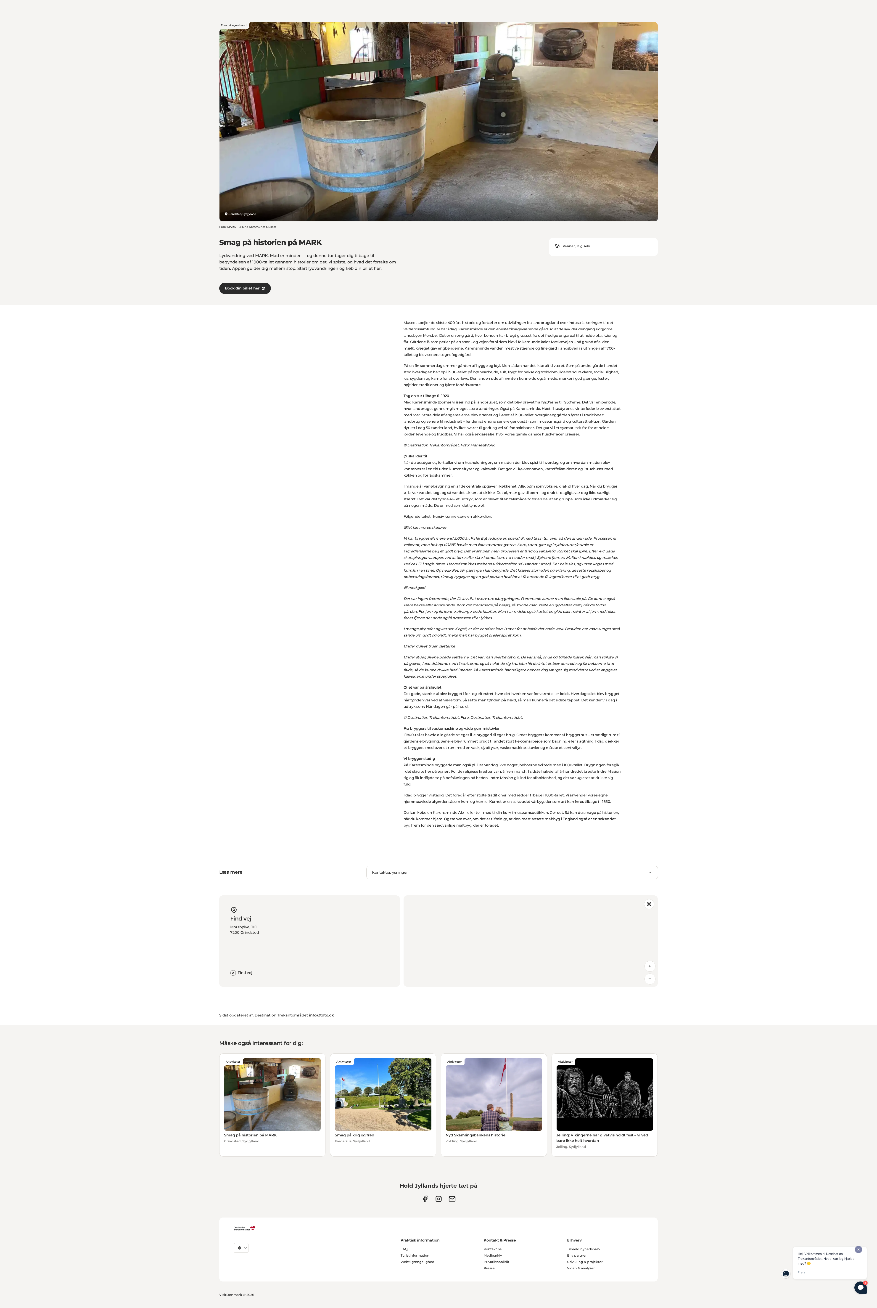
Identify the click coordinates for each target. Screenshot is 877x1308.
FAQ (404, 1249)
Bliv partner (577, 1255)
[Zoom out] (650, 979)
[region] (531, 941)
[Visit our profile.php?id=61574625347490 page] (425, 1199)
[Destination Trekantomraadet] (244, 1228)
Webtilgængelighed (417, 1262)
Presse (489, 1268)
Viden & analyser (581, 1268)
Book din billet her (242, 288)
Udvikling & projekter (585, 1262)
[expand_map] (649, 904)
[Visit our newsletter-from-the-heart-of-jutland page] (452, 1199)
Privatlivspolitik (496, 1262)
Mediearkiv (493, 1255)
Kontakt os (493, 1249)
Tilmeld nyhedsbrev (583, 1249)
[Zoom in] (650, 966)
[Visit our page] (439, 1199)
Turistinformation (415, 1255)
